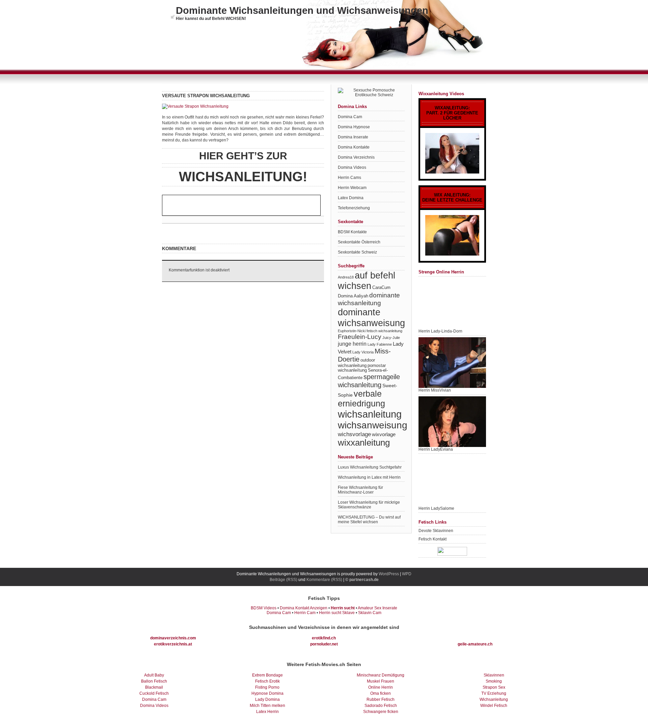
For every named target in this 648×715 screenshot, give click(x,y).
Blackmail (154, 687)
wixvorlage (384, 434)
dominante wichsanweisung (371, 317)
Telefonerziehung (354, 208)
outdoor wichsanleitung (356, 363)
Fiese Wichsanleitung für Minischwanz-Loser (360, 490)
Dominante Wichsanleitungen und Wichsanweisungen (302, 10)
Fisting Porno (267, 687)
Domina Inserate (353, 137)
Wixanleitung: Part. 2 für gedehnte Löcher (452, 113)
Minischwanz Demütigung (380, 675)
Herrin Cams (349, 177)
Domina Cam (350, 116)
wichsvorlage (354, 434)
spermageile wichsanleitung (369, 381)
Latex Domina (350, 197)
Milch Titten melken (267, 705)
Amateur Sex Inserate (377, 608)
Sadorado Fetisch (380, 705)
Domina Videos (352, 167)
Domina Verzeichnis (356, 157)
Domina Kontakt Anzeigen (303, 608)
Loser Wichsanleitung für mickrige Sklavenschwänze (369, 504)
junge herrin (352, 344)
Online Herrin (380, 687)
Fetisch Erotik (267, 681)
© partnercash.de (362, 579)
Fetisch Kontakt (432, 539)
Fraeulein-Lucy (359, 336)
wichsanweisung (372, 425)
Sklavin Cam (369, 612)
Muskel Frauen (380, 681)
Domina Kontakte (354, 147)
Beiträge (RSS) (283, 579)
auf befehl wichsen (366, 280)
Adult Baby (154, 675)
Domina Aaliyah (353, 296)
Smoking (494, 681)
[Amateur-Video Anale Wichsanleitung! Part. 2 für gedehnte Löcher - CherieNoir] (452, 153)
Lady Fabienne (380, 344)
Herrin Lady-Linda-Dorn (440, 331)
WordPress (389, 574)
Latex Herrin (267, 711)
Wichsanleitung (494, 699)
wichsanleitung (370, 414)
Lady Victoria (363, 352)
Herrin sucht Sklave (337, 612)
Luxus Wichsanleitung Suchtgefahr (370, 467)
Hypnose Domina (267, 693)
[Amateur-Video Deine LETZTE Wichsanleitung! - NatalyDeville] (452, 235)
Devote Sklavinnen (435, 530)
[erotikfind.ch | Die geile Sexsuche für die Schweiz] (371, 95)
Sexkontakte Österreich (359, 242)
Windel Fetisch (493, 705)
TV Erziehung (493, 693)
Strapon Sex (494, 687)
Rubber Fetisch (381, 699)
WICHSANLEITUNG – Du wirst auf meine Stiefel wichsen (369, 519)
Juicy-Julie (391, 338)
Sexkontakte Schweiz (357, 252)
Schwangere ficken (380, 711)
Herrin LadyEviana (435, 449)
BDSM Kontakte (352, 232)
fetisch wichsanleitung (384, 331)
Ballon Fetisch (154, 681)
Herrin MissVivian (434, 390)
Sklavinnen (494, 675)
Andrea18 (346, 277)
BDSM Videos (263, 608)
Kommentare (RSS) (324, 579)
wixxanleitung (364, 442)
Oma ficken (380, 693)
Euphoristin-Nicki (352, 331)
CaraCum (381, 287)
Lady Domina (267, 699)
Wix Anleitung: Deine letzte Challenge (452, 197)
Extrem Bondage (267, 675)
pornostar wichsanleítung (362, 368)
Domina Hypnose (354, 127)
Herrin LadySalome (436, 508)
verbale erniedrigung (361, 398)
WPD (406, 574)
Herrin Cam (305, 612)
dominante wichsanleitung (369, 299)
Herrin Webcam (352, 187)
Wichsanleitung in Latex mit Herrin (369, 477)
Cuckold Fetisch (154, 693)
